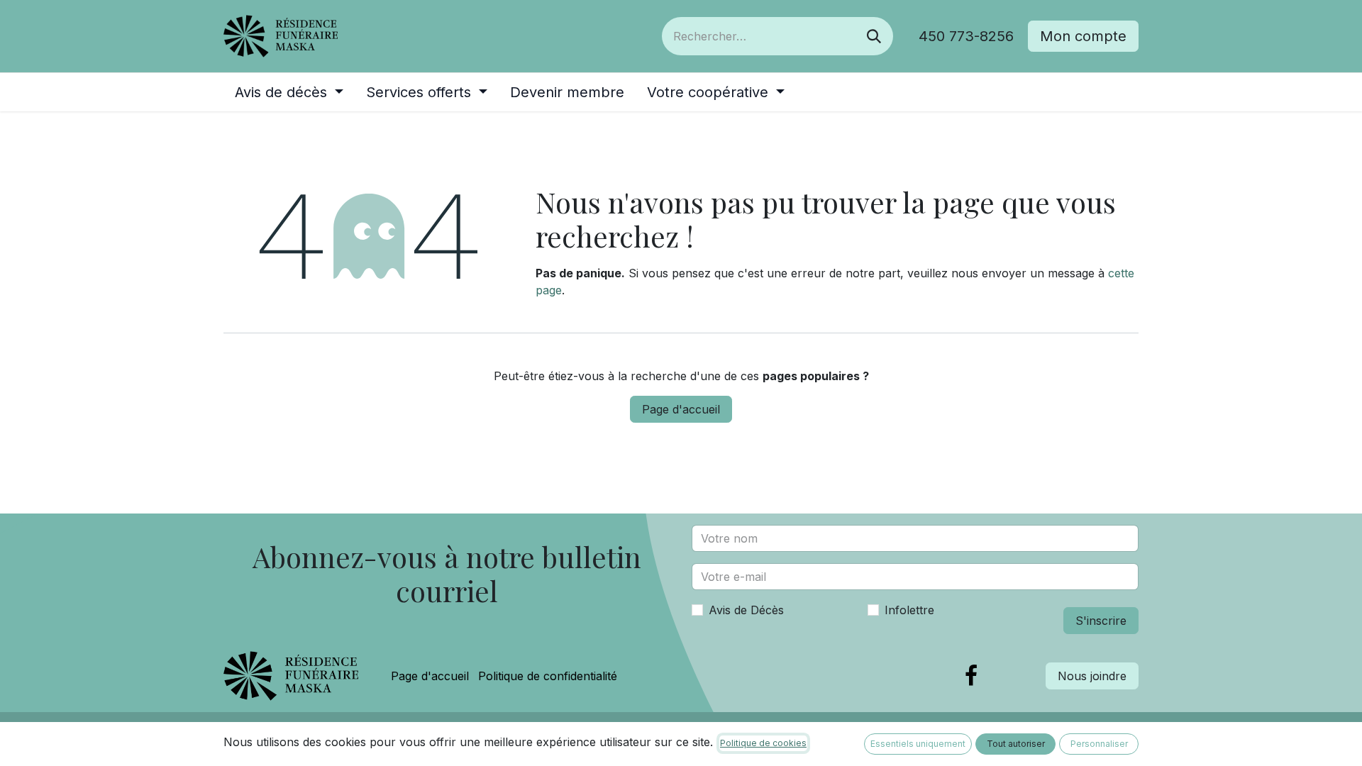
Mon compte (1083, 36)
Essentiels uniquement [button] (917, 743)
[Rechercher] (874, 36)
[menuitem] (289, 92)
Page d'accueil (681, 409)
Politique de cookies (763, 743)
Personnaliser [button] (1099, 743)
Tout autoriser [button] (1016, 743)
